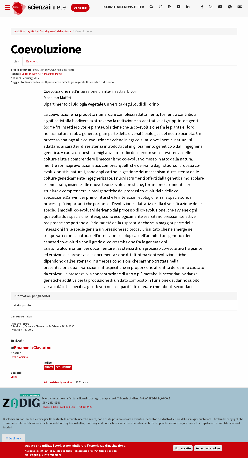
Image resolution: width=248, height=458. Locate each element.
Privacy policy (50, 407)
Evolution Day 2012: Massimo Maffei (41, 74)
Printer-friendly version (58, 382)
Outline (14, 438)
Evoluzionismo (19, 357)
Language (17, 316)
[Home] (41, 8)
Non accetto (183, 448)
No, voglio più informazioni (43, 455)
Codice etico (67, 407)
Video (14, 377)
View (18, 63)
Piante (48, 367)
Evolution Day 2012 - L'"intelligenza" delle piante (42, 31)
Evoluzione (63, 367)
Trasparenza (84, 407)
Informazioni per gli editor (32, 296)
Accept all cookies (208, 448)
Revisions (32, 61)
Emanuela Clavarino (32, 348)
